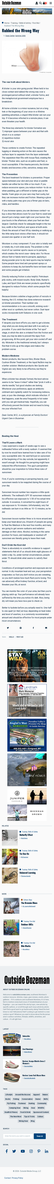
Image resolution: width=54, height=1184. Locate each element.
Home (6, 23)
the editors (26, 949)
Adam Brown (28, 1052)
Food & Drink (25, 1112)
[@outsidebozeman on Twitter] (14, 1151)
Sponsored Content (41, 1112)
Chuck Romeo (27, 928)
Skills (11, 637)
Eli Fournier (24, 857)
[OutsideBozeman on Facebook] (7, 1151)
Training (14, 23)
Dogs (30, 900)
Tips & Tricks (29, 1117)
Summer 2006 (20, 36)
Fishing (16, 1099)
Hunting (32, 1103)
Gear (33, 1108)
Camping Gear (14, 1108)
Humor (38, 1099)
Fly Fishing (11, 1103)
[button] (8, 627)
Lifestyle (9, 1095)
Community (41, 1103)
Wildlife (41, 1108)
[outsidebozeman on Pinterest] (38, 1151)
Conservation (27, 1099)
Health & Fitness (11, 1112)
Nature (45, 1095)
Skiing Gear (23, 1121)
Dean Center (10, 36)
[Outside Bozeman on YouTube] (23, 1151)
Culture (25, 900)
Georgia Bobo (28, 1066)
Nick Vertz (24, 838)
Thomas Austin (26, 876)
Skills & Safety (25, 23)
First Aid (36, 23)
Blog (32, 1121)
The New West (15, 1117)
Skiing (25, 1108)
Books (7, 1099)
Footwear (22, 1103)
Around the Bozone (22, 1095)
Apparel (36, 1095)
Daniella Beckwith (29, 1078)
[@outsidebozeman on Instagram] (31, 1151)
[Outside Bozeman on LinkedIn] (46, 1151)
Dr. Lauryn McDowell (29, 906)
